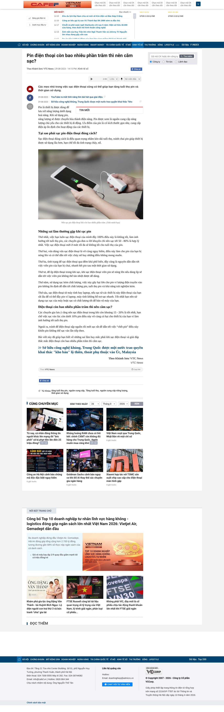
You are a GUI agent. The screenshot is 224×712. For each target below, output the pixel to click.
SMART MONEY (97, 45)
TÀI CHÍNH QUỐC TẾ (115, 45)
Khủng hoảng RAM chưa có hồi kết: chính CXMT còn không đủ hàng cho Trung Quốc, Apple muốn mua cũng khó (84, 438)
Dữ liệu (185, 45)
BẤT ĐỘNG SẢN (53, 45)
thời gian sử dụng (60, 393)
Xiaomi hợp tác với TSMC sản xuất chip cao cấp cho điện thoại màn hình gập (124, 477)
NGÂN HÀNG (83, 45)
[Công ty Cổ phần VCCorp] (171, 671)
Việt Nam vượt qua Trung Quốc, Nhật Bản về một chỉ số (123, 435)
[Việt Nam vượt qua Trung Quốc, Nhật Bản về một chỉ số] (124, 419)
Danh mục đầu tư (39, 25)
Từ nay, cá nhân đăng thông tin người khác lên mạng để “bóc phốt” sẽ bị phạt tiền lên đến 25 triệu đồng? (44, 438)
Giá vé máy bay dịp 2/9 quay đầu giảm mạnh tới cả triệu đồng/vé (55, 556)
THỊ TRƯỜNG (150, 45)
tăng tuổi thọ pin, (59, 391)
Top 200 (202, 659)
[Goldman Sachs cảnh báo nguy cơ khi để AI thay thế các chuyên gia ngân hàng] (85, 460)
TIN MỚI (84, 110)
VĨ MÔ (128, 45)
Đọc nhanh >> (125, 12)
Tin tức (169, 61)
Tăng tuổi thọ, (92, 391)
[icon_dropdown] (198, 4)
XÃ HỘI (25, 45)
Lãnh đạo (182, 61)
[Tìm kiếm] (186, 56)
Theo (90, 369)
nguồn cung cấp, (77, 391)
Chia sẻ (137, 69)
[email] (30, 106)
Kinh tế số (83, 69)
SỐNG (160, 45)
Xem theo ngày (79, 404)
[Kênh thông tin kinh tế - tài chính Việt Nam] (57, 4)
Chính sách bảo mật (36, 702)
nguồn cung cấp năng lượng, (114, 391)
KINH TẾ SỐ (137, 45)
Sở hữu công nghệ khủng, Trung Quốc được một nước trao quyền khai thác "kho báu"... (91, 102)
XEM (136, 403)
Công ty (156, 61)
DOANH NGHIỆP (68, 45)
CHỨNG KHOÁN (37, 45)
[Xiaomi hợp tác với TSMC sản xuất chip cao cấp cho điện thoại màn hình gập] (124, 460)
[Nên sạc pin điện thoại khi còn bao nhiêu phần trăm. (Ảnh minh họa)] (90, 184)
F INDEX (195, 45)
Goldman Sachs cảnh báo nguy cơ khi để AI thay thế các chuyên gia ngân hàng (84, 477)
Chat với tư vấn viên (118, 684)
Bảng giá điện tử (38, 18)
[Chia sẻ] (30, 97)
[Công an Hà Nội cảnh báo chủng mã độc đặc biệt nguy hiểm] (45, 460)
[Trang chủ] (19, 45)
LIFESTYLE (169, 45)
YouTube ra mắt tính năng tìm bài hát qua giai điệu (77, 97)
